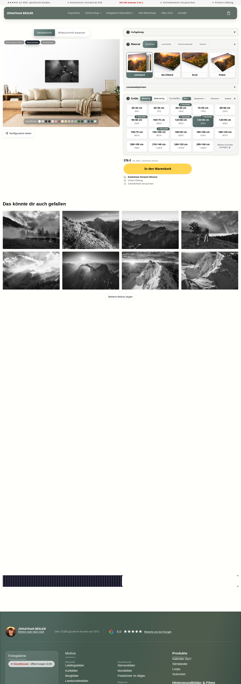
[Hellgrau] (42, 121)
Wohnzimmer (32, 42)
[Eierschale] (62, 121)
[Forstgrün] (79, 121)
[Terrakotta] (59, 121)
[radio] (136, 109)
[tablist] (187, 44)
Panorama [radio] (215, 98)
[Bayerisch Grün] (82, 121)
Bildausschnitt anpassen (71, 32)
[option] (139, 65)
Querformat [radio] (200, 98)
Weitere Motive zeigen (120, 296)
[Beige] (69, 121)
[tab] (150, 44)
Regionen (123, 682)
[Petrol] (92, 121)
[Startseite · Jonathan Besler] (20, 13)
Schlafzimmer (48, 42)
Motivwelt (70, 662)
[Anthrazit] (46, 121)
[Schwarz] (49, 121)
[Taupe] (72, 121)
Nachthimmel (124, 662)
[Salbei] (75, 121)
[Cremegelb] (65, 121)
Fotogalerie (17, 656)
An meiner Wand (15, 42)
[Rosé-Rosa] (56, 121)
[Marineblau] (88, 121)
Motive (70, 653)
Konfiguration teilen (20, 133)
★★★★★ (132, 631)
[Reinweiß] (39, 121)
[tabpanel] (180, 66)
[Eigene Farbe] (95, 121)
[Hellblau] (85, 121)
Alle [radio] (186, 98)
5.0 (119, 631)
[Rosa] (52, 121)
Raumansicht (44, 32)
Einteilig (146, 98)
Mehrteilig (159, 98)
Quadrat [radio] (229, 98)
